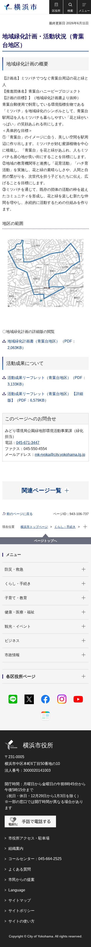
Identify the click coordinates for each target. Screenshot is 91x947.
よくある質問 (19, 869)
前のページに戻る (20, 514)
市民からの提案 (21, 880)
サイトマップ (19, 900)
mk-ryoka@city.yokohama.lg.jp (60, 455)
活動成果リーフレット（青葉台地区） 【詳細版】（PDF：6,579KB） (45, 397)
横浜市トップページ (34, 527)
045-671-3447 (27, 443)
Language (16, 890)
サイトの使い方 (21, 921)
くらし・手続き (65, 527)
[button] (56, 7)
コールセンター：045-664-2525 (35, 859)
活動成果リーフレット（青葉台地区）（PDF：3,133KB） (46, 381)
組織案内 (15, 848)
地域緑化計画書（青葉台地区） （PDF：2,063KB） (41, 344)
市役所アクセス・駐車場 (28, 838)
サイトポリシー (21, 911)
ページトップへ (45, 541)
